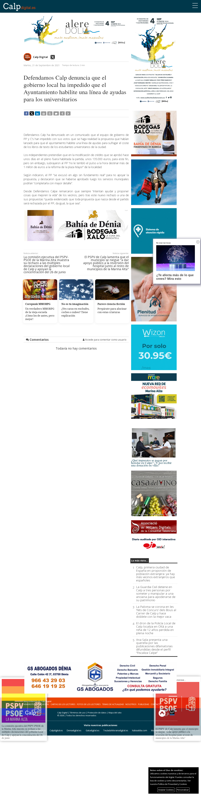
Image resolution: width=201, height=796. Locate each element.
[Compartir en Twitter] (32, 113)
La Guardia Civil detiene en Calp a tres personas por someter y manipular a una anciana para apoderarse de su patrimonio (155, 593)
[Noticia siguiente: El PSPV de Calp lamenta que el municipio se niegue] (68, 113)
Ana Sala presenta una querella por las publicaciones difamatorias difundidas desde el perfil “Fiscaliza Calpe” (154, 646)
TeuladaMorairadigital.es (115, 730)
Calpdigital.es (56, 730)
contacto (156, 704)
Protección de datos (97, 712)
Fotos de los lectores (89, 704)
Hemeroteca (30, 704)
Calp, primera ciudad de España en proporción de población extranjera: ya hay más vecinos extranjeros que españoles (155, 574)
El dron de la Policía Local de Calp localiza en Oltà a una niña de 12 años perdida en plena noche (155, 628)
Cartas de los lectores (63, 704)
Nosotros (130, 704)
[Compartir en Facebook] (26, 113)
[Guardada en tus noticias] (49, 113)
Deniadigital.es (74, 730)
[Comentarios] (56, 113)
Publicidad (143, 704)
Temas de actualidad (113, 704)
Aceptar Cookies (166, 789)
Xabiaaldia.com (139, 730)
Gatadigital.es (92, 730)
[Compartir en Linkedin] (37, 113)
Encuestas (43, 704)
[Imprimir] (43, 113)
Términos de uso (78, 712)
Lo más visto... (139, 560)
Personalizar (183, 789)
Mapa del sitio (115, 712)
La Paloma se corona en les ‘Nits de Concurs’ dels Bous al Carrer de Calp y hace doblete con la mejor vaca (156, 611)
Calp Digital (40, 57)
